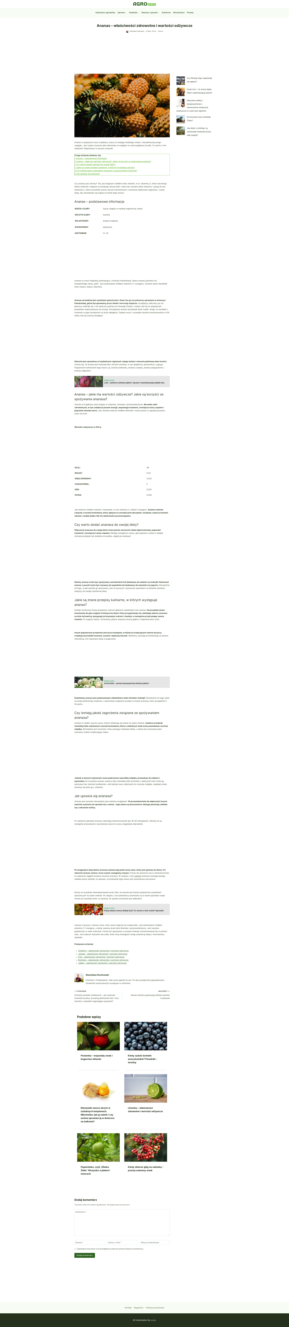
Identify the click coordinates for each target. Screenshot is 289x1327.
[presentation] (98, 1036)
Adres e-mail (114, 1242)
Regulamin (138, 1308)
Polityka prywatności (155, 1308)
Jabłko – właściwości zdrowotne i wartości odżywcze (102, 963)
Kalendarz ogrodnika (105, 12)
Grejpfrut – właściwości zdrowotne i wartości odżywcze (103, 951)
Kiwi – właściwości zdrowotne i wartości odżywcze (101, 957)
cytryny (159, 364)
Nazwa (79, 1242)
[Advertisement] (144, 57)
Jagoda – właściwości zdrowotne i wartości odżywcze (102, 954)
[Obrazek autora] (127, 31)
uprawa (137, 876)
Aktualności (179, 12)
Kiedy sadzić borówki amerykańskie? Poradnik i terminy (142, 1059)
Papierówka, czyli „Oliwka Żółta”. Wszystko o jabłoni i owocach (95, 1170)
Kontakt (128, 1308)
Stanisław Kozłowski (137, 31)
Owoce (160, 31)
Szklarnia (166, 12)
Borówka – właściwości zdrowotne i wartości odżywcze (103, 960)
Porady (190, 12)
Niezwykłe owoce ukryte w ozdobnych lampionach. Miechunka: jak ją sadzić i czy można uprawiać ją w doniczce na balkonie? (97, 1115)
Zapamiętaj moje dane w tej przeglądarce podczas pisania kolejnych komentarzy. (110, 1249)
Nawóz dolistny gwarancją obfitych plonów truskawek (150, 994)
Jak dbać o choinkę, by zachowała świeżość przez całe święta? (199, 131)
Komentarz (81, 1212)
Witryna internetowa (150, 1242)
